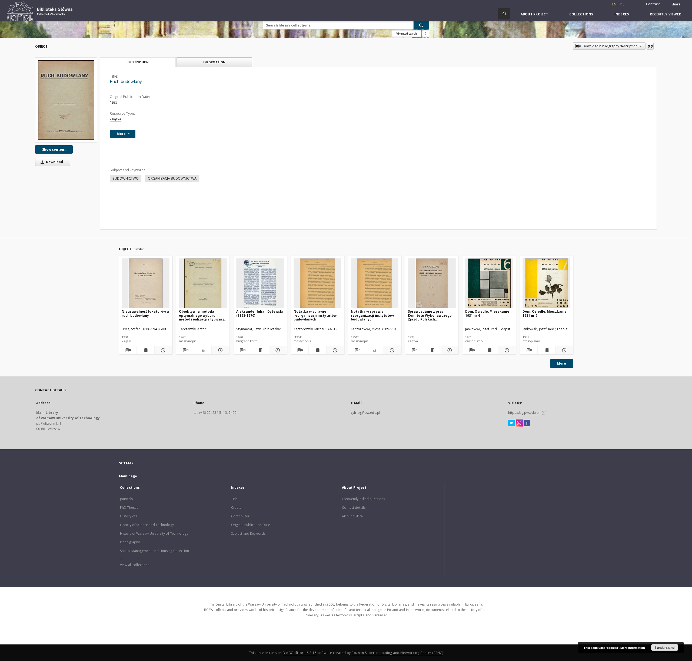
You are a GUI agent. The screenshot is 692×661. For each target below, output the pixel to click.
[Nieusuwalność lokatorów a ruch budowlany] (145, 284)
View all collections (134, 565)
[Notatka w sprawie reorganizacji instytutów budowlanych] (317, 284)
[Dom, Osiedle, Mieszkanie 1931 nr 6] (489, 284)
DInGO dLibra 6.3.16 (300, 652)
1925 (113, 102)
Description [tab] (138, 62)
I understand (664, 647)
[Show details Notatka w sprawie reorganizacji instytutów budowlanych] (334, 350)
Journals (126, 499)
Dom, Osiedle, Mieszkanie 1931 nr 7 (545, 313)
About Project (534, 14)
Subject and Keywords (248, 533)
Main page (128, 476)
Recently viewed (665, 14)
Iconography (130, 542)
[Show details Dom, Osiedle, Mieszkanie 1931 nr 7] (563, 350)
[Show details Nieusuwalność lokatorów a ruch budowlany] (162, 350)
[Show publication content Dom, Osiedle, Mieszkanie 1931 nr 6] (489, 350)
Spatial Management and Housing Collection (154, 550)
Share (675, 4)
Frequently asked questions (363, 499)
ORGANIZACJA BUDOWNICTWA (172, 178)
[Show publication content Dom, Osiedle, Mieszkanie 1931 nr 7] (546, 350)
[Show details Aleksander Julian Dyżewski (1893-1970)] (277, 350)
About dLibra (352, 516)
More (561, 363)
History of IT (129, 516)
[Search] (421, 25)
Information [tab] (214, 62)
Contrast (653, 4)
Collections (581, 14)
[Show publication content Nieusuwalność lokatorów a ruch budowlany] (145, 350)
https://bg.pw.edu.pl (524, 412)
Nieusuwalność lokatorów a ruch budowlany (145, 313)
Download (54, 162)
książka (115, 119)
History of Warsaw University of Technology (154, 533)
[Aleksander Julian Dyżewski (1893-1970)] (260, 284)
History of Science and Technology (147, 525)
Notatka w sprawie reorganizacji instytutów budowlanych (315, 315)
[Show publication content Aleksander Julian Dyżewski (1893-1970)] (260, 350)
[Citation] (650, 46)
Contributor (240, 516)
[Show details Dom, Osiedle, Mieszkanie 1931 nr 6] (506, 350)
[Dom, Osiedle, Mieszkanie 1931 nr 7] (546, 284)
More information (632, 648)
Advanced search (406, 33)
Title (234, 499)
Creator (237, 507)
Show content (54, 149)
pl (622, 4)
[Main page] (504, 13)
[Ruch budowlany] (66, 99)
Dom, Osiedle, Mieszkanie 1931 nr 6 (487, 313)
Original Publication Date (250, 525)
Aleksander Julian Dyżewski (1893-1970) (259, 313)
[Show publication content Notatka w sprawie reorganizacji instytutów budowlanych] (317, 350)
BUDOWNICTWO (125, 178)
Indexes (621, 14)
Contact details (353, 507)
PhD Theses (129, 507)
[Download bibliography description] (128, 350)
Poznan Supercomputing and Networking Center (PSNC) (397, 652)
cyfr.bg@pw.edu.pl (365, 412)
